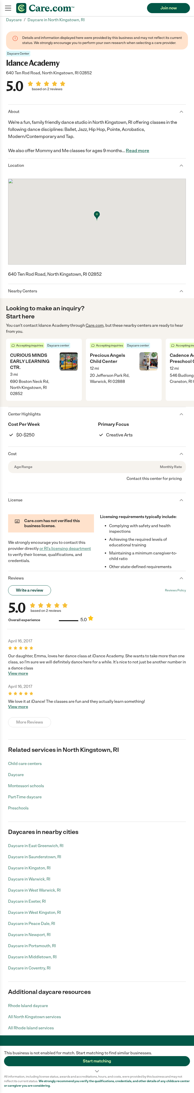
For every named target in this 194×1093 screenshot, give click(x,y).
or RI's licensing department (65, 548)
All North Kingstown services (34, 1016)
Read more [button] (137, 150)
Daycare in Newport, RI (29, 934)
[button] (97, 1060)
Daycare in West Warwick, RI (34, 890)
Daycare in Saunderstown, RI (34, 856)
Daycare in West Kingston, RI (34, 912)
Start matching (97, 1061)
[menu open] (8, 8)
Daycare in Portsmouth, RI (32, 945)
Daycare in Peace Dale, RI (31, 923)
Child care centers (25, 763)
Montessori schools (26, 785)
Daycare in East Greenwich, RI (35, 845)
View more (18, 673)
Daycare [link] (14, 19)
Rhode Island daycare (28, 1005)
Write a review (29, 590)
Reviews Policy (175, 590)
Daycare (16, 774)
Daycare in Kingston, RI (29, 868)
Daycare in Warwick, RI (29, 879)
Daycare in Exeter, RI (27, 901)
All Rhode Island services (31, 1028)
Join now (168, 8)
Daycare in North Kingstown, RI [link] (56, 19)
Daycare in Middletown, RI (32, 957)
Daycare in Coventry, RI (29, 968)
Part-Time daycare (25, 797)
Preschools (18, 808)
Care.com (95, 325)
